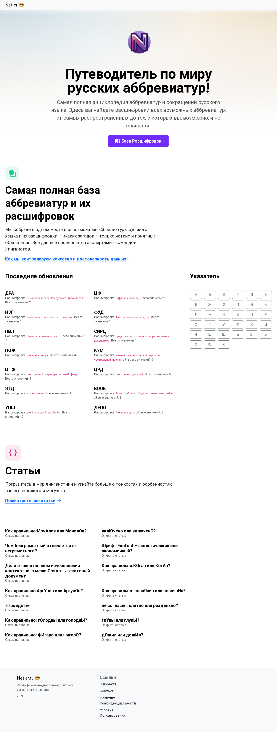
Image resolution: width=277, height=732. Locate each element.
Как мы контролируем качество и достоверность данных (65, 259)
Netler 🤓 (14, 5)
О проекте (108, 684)
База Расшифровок (141, 141)
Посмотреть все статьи (30, 500)
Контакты (108, 691)
